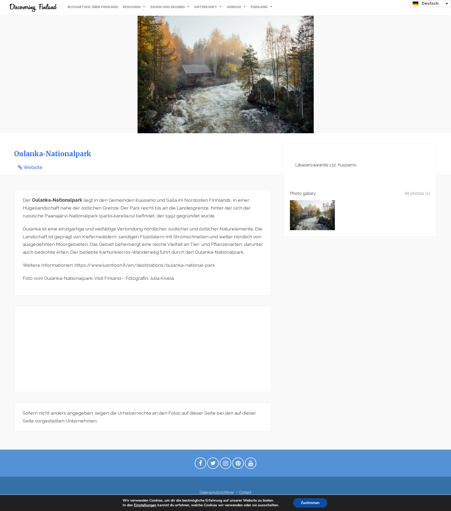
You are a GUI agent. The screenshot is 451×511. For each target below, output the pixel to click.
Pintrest (238, 464)
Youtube (250, 464)
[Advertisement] (143, 349)
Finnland (259, 6)
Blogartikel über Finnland (93, 6)
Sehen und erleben (167, 6)
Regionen (132, 6)
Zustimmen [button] (310, 502)
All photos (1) (417, 193)
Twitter (213, 464)
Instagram (225, 464)
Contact (245, 492)
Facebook (200, 464)
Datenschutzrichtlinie (217, 492)
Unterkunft (205, 6)
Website (33, 167)
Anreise (234, 6)
